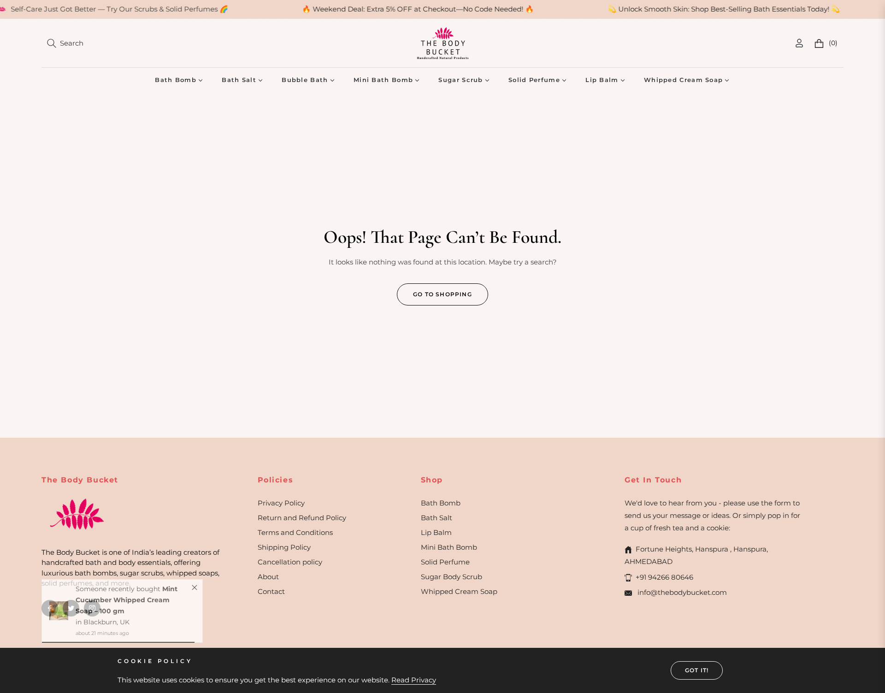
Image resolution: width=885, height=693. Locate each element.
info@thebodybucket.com (681, 592)
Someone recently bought (119, 597)
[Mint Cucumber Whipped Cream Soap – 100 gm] (58, 619)
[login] (799, 43)
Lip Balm (436, 532)
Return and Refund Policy (302, 517)
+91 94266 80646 (664, 577)
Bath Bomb (440, 503)
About (268, 576)
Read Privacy (413, 679)
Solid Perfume (445, 562)
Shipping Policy (284, 547)
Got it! (696, 670)
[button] (65, 43)
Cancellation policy (290, 562)
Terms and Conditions (295, 532)
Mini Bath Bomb (449, 547)
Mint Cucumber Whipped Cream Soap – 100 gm (126, 608)
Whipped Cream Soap (459, 591)
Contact (271, 591)
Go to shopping (442, 294)
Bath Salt (436, 517)
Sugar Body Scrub (451, 576)
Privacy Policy (281, 503)
